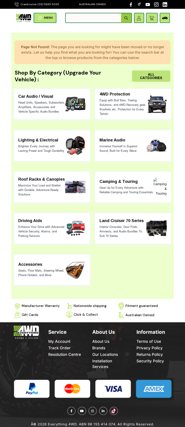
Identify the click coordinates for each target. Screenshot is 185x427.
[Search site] (126, 18)
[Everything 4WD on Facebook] (131, 4)
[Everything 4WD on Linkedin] (103, 411)
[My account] (139, 18)
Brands (98, 348)
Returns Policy (149, 354)
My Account (59, 341)
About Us (100, 341)
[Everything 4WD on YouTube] (148, 4)
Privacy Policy (149, 348)
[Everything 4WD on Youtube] (82, 411)
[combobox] (98, 18)
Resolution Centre (64, 354)
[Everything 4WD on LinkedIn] (165, 4)
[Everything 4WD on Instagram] (156, 4)
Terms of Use (148, 341)
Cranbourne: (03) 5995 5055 (40, 4)
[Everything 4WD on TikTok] (139, 4)
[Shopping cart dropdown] (152, 18)
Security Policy (150, 361)
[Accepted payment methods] (92, 389)
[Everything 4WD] (23, 18)
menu (48, 18)
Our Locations (105, 354)
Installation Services (102, 364)
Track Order (59, 348)
